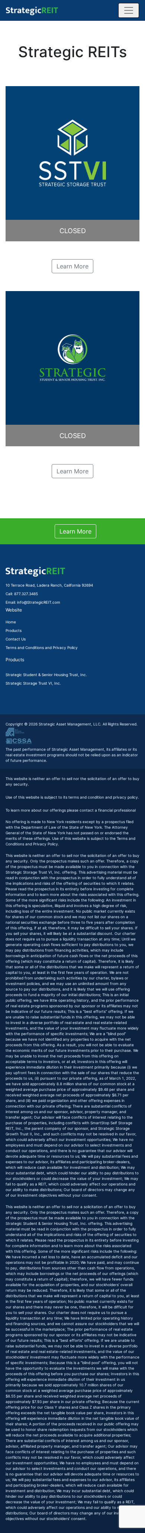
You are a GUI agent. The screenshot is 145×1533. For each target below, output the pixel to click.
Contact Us (16, 639)
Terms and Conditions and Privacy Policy (42, 647)
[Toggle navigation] (128, 10)
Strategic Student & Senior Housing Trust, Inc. (46, 674)
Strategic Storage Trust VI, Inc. (33, 683)
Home (11, 622)
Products (14, 630)
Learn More (72, 266)
